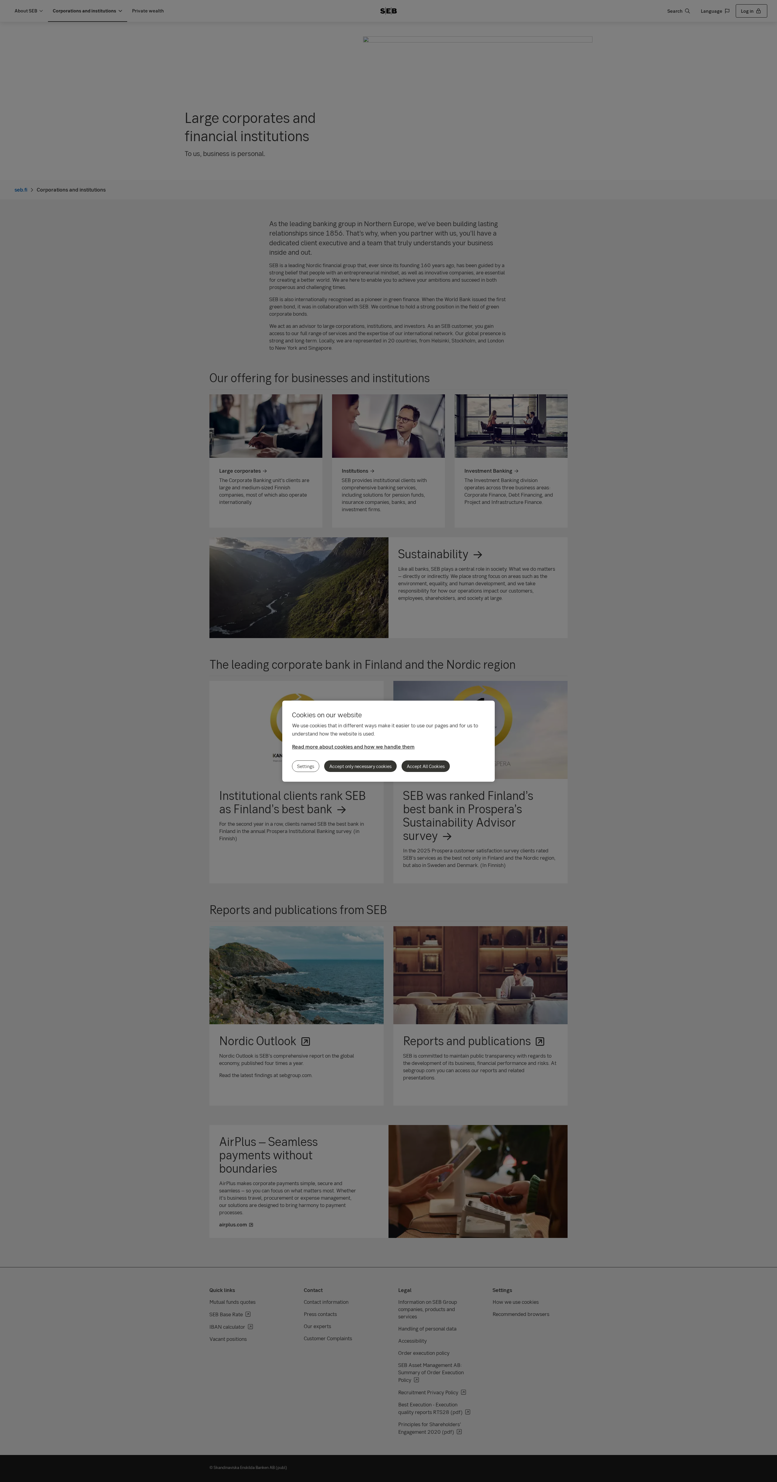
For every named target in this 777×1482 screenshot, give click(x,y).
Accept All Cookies (426, 766)
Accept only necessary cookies (360, 766)
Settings (305, 766)
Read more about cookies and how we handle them (353, 746)
